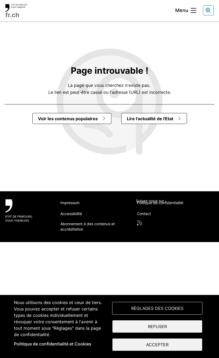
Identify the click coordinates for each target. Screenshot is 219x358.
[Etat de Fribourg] (27, 210)
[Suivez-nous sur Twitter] (139, 210)
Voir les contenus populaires (68, 118)
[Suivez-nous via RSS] (139, 223)
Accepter (157, 344)
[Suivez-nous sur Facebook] (152, 210)
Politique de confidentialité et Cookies (52, 344)
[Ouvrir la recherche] (208, 10)
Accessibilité (71, 213)
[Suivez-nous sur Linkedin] (166, 210)
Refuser (157, 326)
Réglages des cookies (157, 308)
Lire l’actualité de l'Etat (150, 118)
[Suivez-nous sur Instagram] (180, 210)
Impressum (70, 202)
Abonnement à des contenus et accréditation (87, 226)
